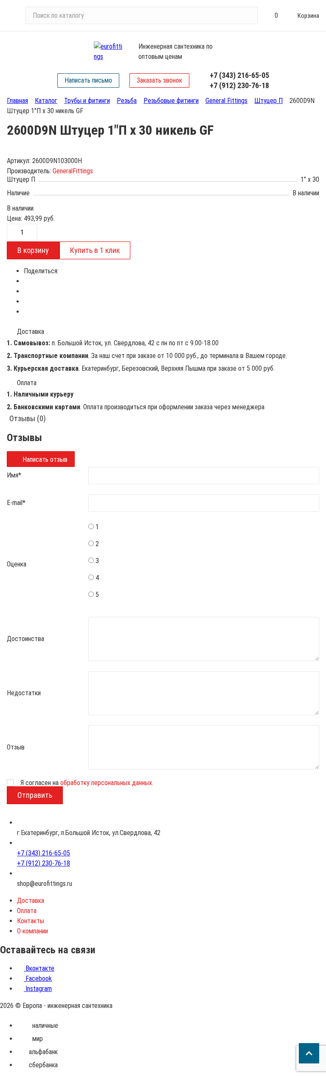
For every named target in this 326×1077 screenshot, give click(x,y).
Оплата (27, 911)
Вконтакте (39, 968)
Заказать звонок (159, 80)
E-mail (16, 503)
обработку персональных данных (106, 783)
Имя (14, 475)
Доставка (30, 901)
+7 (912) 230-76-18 (239, 85)
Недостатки (24, 693)
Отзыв (16, 747)
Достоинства (25, 639)
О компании (32, 931)
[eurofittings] (109, 52)
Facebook (38, 978)
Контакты (30, 921)
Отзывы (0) (27, 418)
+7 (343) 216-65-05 (239, 75)
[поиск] (247, 15)
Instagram (38, 989)
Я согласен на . (86, 783)
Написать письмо (88, 80)
